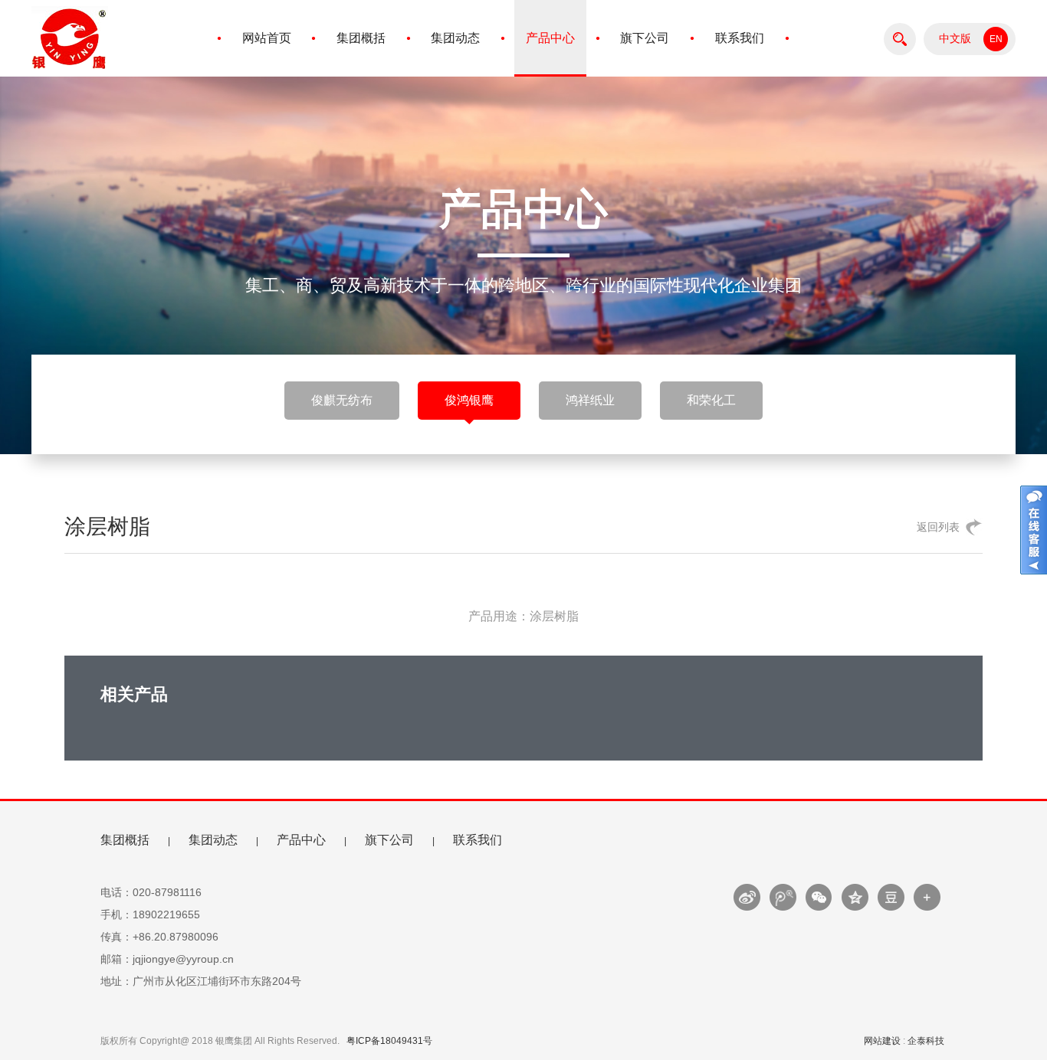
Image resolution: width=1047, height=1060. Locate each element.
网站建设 (882, 1040)
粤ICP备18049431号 (389, 1040)
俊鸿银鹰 (469, 400)
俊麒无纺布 (342, 400)
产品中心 (550, 37)
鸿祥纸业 (590, 400)
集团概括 (361, 37)
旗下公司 (644, 37)
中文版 (955, 38)
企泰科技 (926, 1040)
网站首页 (266, 37)
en (996, 39)
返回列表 (938, 527)
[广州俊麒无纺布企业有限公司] (69, 73)
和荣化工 (711, 400)
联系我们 (739, 37)
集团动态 (455, 37)
